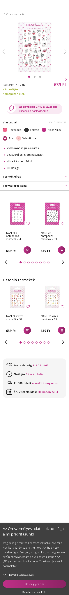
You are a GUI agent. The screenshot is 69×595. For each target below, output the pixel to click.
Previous (3, 51)
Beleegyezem (34, 584)
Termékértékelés (15, 186)
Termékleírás (12, 176)
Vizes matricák (15, 14)
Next (65, 51)
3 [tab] (40, 77)
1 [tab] (29, 77)
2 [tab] (34, 77)
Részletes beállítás (34, 592)
